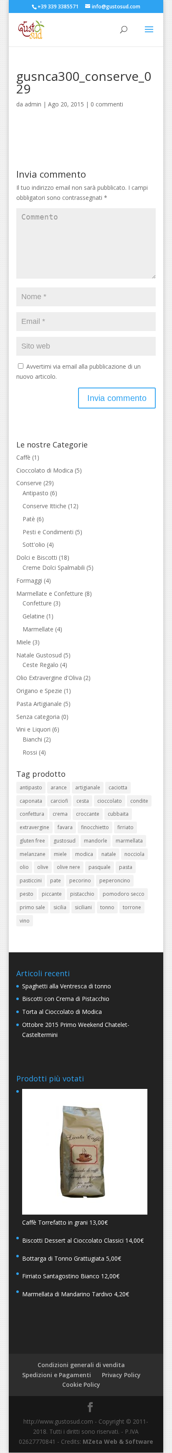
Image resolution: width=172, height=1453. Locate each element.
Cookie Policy (81, 1384)
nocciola (134, 854)
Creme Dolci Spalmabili (54, 567)
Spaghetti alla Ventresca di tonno (66, 986)
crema (60, 813)
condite (139, 800)
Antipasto (35, 493)
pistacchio (82, 893)
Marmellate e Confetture (49, 593)
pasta (125, 867)
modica (84, 854)
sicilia (59, 907)
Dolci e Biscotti (36, 557)
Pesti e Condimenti (48, 532)
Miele (23, 642)
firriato (125, 827)
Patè (29, 519)
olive (42, 867)
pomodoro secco (123, 893)
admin (33, 104)
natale (108, 854)
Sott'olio (34, 544)
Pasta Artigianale (39, 704)
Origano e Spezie (39, 691)
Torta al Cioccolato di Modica (62, 1012)
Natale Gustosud (39, 655)
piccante (52, 893)
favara (65, 827)
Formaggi (29, 580)
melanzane (33, 854)
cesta (82, 800)
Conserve (29, 483)
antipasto (31, 787)
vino (25, 920)
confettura (32, 813)
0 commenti (107, 104)
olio (24, 867)
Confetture (37, 603)
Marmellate (38, 629)
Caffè (23, 457)
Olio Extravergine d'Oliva (49, 678)
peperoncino (114, 880)
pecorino (80, 880)
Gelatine (34, 616)
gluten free (32, 840)
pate (55, 880)
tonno (107, 907)
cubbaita (118, 813)
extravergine (34, 827)
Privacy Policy (121, 1375)
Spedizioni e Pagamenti (56, 1375)
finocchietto (95, 827)
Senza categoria (38, 717)
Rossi (30, 752)
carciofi (59, 800)
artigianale (87, 787)
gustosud (64, 840)
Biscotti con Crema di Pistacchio (65, 999)
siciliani (83, 907)
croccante (87, 813)
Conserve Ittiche (44, 506)
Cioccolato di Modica (44, 470)
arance (59, 787)
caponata (31, 800)
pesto (26, 893)
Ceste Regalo (40, 665)
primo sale (32, 907)
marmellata (129, 840)
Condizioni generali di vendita (81, 1365)
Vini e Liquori (33, 729)
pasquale (100, 867)
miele (60, 854)
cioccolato (109, 800)
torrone (132, 907)
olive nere (68, 867)
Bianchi (32, 739)
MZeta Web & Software (118, 1441)
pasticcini (31, 880)
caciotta (118, 787)
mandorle (95, 840)
